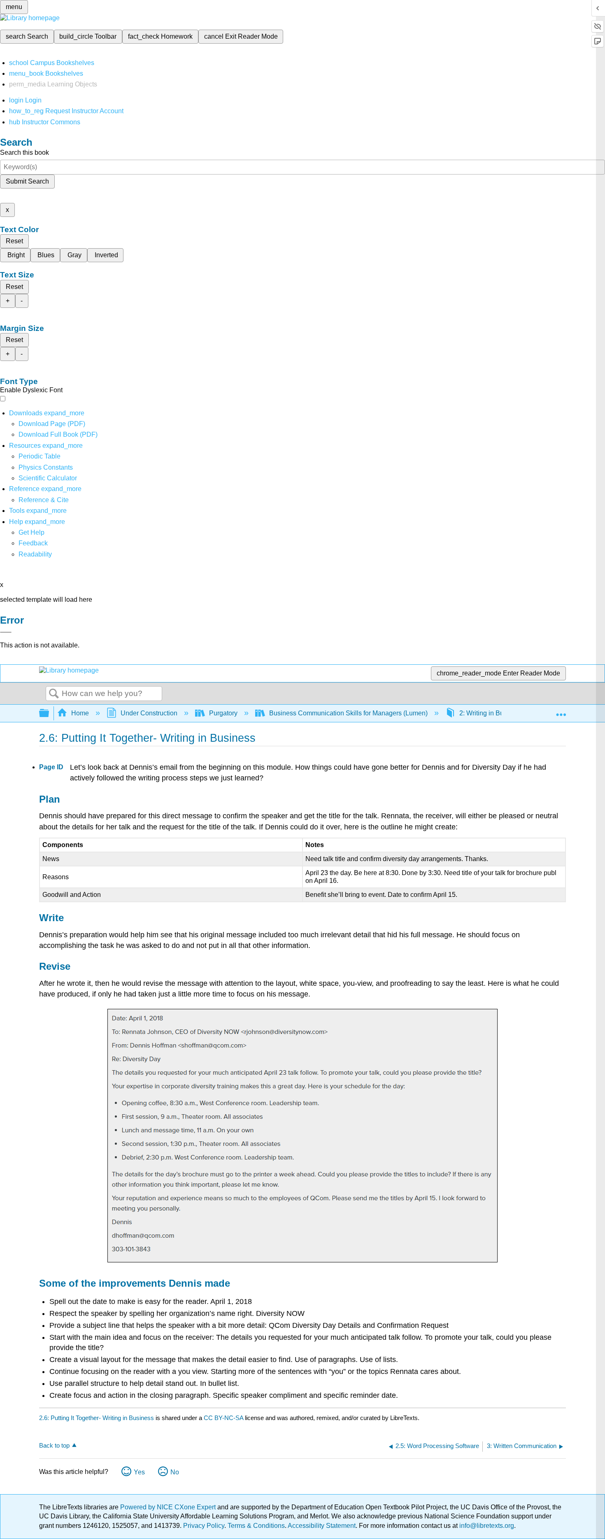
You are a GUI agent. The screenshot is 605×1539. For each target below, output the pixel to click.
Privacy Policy (203, 1525)
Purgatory (223, 713)
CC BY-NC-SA (224, 1417)
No (174, 1472)
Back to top (54, 1445)
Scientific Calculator (48, 478)
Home (80, 713)
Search (54, 694)
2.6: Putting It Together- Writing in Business (96, 1417)
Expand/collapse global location (561, 711)
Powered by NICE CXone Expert (168, 1507)
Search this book (24, 152)
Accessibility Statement (322, 1525)
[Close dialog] (6, 632)
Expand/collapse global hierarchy (49, 713)
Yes (139, 1472)
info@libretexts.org (486, 1525)
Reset (14, 240)
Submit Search (27, 181)
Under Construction (149, 713)
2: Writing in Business (491, 713)
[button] (33, 543)
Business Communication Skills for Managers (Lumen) (348, 713)
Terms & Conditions (256, 1525)
